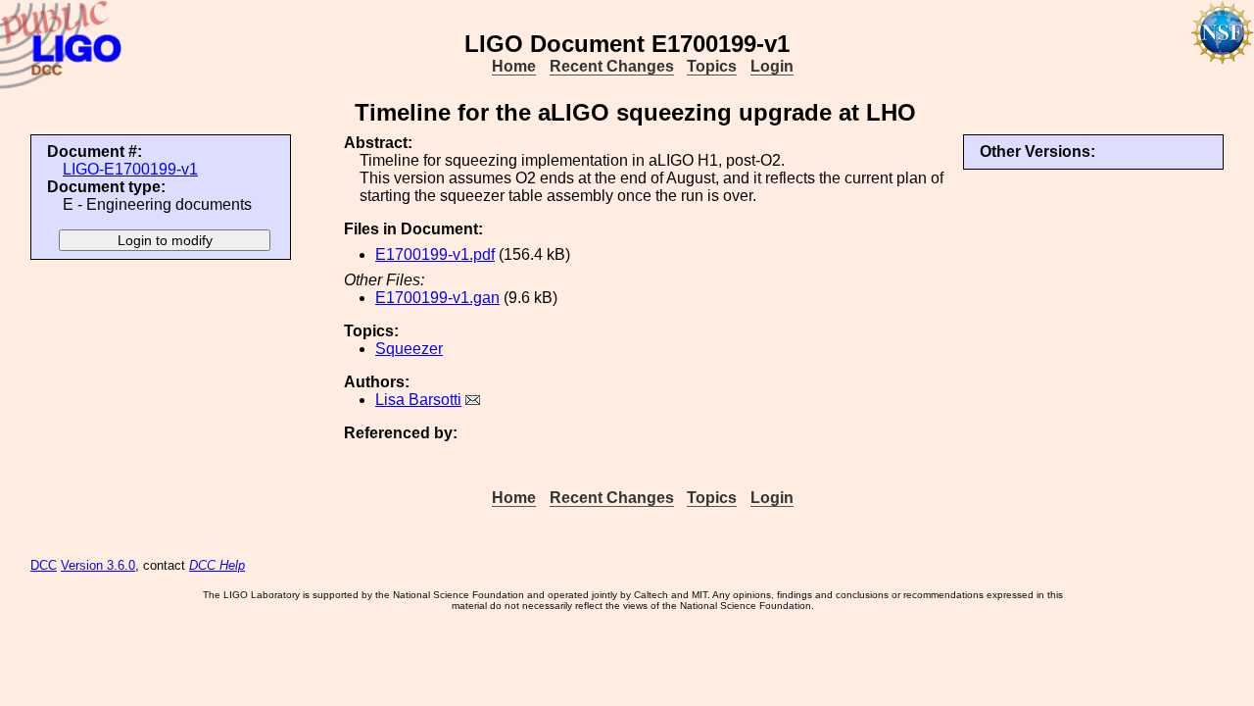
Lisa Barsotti (418, 399)
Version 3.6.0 (98, 565)
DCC (43, 565)
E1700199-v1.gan (437, 297)
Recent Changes (612, 66)
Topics (712, 66)
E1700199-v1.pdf (435, 254)
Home (514, 66)
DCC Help (217, 565)
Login (772, 66)
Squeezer (409, 348)
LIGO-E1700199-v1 (130, 169)
